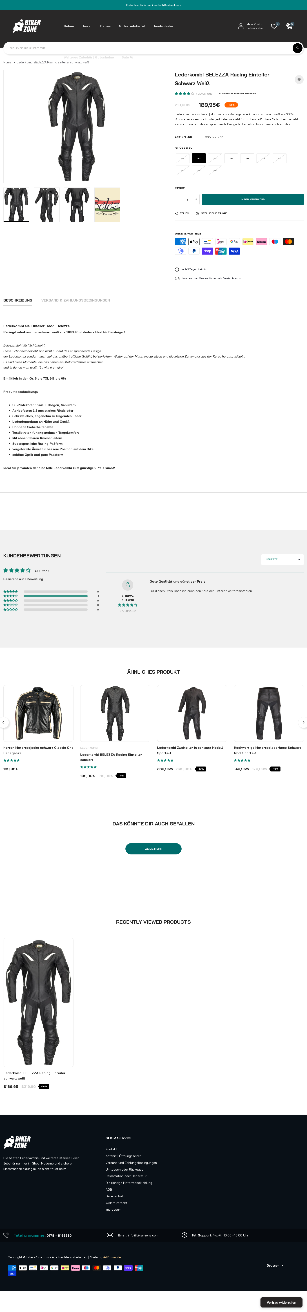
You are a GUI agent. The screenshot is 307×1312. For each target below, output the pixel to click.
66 (215, 170)
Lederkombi (89, 747)
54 (231, 158)
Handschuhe (163, 26)
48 (182, 158)
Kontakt (111, 1149)
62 (183, 170)
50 (198, 158)
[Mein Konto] (240, 26)
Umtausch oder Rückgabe (124, 1169)
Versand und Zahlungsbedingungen (131, 1163)
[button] (185, 94)
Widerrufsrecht (116, 1203)
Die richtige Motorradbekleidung (129, 1183)
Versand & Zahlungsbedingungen (75, 300)
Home (7, 62)
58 (263, 158)
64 (199, 170)
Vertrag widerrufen (281, 1302)
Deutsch (273, 1265)
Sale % (127, 57)
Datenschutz (115, 1196)
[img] (127, 605)
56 (247, 158)
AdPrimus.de (112, 1257)
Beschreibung (17, 300)
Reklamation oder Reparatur (126, 1176)
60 (279, 158)
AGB (109, 1189)
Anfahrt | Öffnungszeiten (124, 1156)
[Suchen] (298, 48)
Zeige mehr (153, 848)
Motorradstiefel (132, 26)
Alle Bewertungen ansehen (237, 93)
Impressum (113, 1209)
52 (215, 158)
